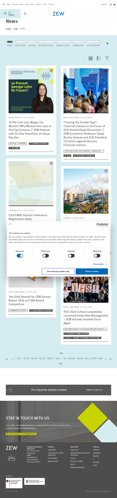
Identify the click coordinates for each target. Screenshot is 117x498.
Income (15, 148)
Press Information (32, 459)
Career (38, 4)
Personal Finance (85, 155)
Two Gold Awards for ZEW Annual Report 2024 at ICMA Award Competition (30, 300)
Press (45, 4)
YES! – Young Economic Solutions (83, 338)
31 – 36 (55, 359)
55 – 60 (84, 359)
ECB (68, 155)
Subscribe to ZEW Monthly (22, 434)
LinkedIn (96, 450)
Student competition (77, 334)
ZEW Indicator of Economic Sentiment (80, 454)
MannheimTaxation (77, 467)
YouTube (96, 462)
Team (9, 4)
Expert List (74, 450)
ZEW (3, 4)
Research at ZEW (76, 461)
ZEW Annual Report (42, 310)
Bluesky (96, 456)
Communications (18, 310)
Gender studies (40, 144)
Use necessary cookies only (58, 271)
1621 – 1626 (97, 359)
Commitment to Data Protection (55, 454)
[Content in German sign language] (111, 4)
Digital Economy (18, 144)
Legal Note (52, 450)
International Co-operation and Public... (85, 329)
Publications (29, 4)
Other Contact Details (34, 462)
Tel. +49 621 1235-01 (33, 451)
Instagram (97, 453)
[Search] (25, 13)
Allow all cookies (92, 271)
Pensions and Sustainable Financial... (84, 151)
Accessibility (52, 458)
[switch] (45, 255)
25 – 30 (46, 359)
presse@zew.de (94, 390)
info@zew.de (31, 453)
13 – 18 (30, 359)
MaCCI (72, 464)
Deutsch (104, 4)
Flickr (95, 465)
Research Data (18, 4)
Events (51, 4)
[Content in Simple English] (114, 4)
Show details (98, 264)
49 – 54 (75, 359)
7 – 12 (22, 359)
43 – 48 (67, 359)
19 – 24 (38, 359)
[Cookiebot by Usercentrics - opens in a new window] (98, 225)
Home (8, 29)
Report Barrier (53, 461)
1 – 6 (16, 359)
